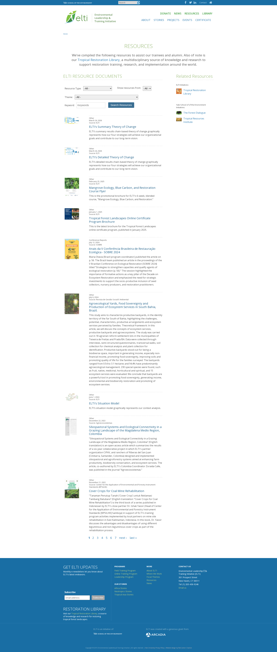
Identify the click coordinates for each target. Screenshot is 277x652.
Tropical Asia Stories (123, 594)
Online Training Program (125, 573)
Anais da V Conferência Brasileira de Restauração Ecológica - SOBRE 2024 (122, 250)
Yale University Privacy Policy (154, 648)
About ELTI (152, 570)
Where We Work (154, 573)
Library (207, 13)
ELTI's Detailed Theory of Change (111, 157)
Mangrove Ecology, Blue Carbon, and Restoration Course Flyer (122, 189)
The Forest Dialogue (194, 112)
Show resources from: (129, 87)
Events (187, 20)
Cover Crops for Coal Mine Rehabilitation (116, 491)
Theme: (69, 97)
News (177, 13)
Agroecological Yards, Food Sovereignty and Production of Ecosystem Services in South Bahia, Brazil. (122, 307)
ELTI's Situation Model (104, 403)
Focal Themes (153, 577)
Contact (203, 2)
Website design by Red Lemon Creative (179, 648)
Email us (182, 587)
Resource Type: (73, 88)
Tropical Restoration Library (99, 60)
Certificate (203, 20)
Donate (165, 13)
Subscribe (70, 592)
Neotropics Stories (123, 591)
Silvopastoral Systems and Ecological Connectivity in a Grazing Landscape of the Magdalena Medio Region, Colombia (125, 430)
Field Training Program (125, 570)
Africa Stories (120, 588)
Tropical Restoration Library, (84, 613)
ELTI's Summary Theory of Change (112, 127)
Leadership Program (123, 577)
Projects (173, 20)
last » (133, 538)
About (145, 20)
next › (123, 538)
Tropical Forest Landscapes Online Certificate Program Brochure (119, 220)
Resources (192, 13)
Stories (159, 20)
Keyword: (69, 105)
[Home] (90, 25)
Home (65, 34)
